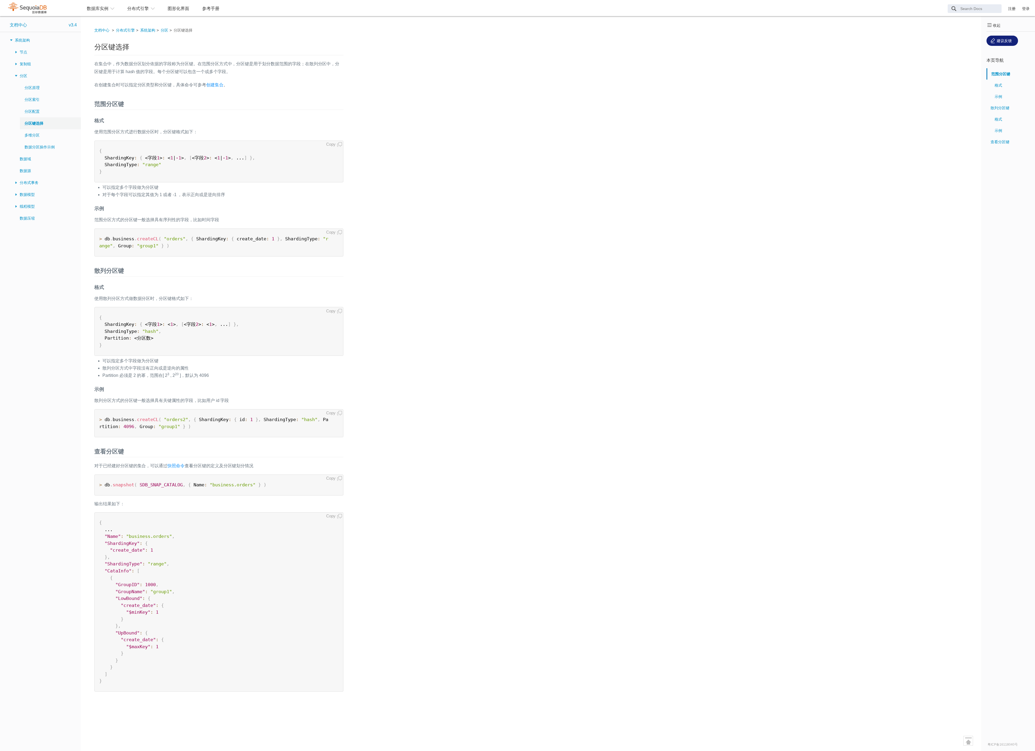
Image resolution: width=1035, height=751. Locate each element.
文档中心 (18, 25)
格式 (998, 85)
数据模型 (27, 194)
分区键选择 (34, 123)
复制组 (25, 64)
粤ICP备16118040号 (1003, 744)
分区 (23, 76)
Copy (331, 144)
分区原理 (32, 88)
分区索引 (32, 99)
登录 (1026, 8)
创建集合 (214, 85)
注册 (1012, 8)
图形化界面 (178, 8)
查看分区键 (1000, 142)
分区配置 (32, 111)
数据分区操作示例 (40, 147)
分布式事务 (29, 182)
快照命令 (176, 465)
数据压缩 (27, 218)
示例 (998, 96)
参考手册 (210, 8)
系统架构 (22, 40)
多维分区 (32, 135)
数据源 (25, 171)
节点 (23, 52)
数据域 (25, 159)
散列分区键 (1000, 108)
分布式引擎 (125, 30)
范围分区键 (1000, 74)
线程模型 (27, 206)
